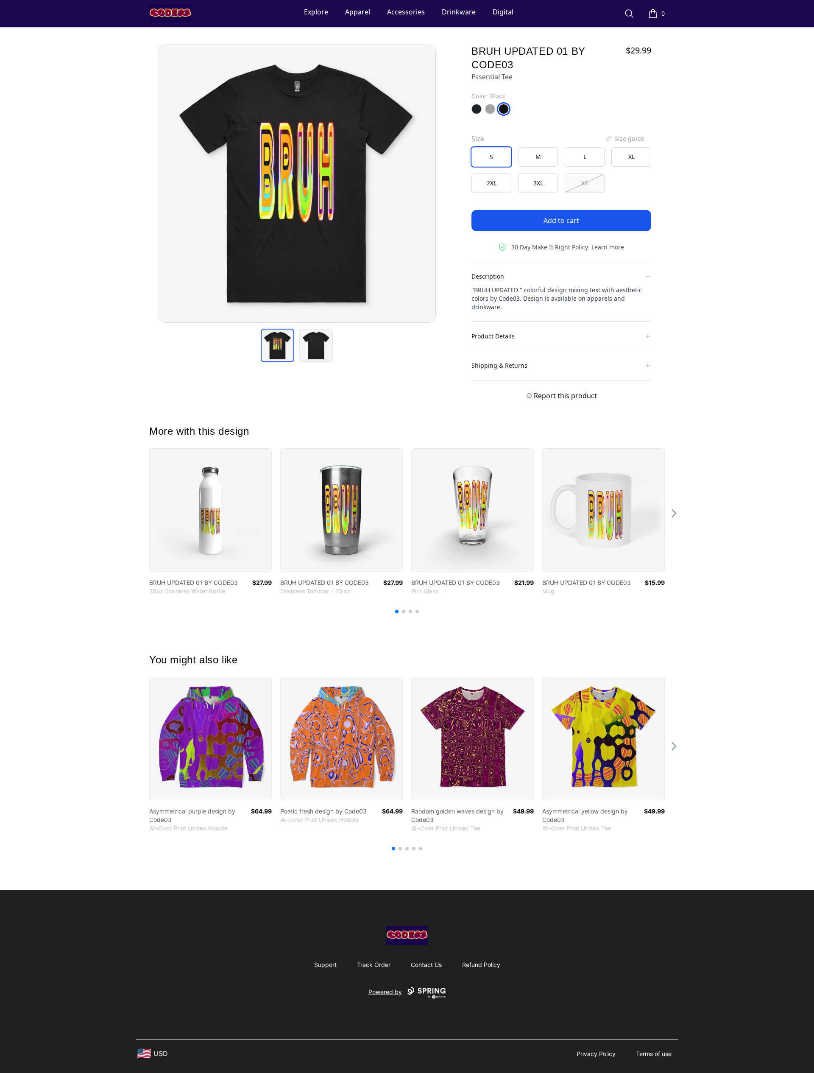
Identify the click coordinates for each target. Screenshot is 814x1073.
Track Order (373, 964)
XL (631, 157)
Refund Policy (481, 964)
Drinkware (459, 12)
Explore (316, 12)
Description (487, 276)
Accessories (406, 12)
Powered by (385, 991)
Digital (503, 12)
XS (584, 183)
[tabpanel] (297, 184)
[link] (210, 510)
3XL (538, 183)
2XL (491, 183)
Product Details (493, 336)
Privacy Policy (596, 1053)
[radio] (491, 157)
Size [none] (477, 138)
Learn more (607, 247)
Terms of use (654, 1053)
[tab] (277, 345)
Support (325, 964)
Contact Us (426, 964)
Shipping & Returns (499, 365)
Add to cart (561, 220)
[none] (624, 138)
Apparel (357, 12)
